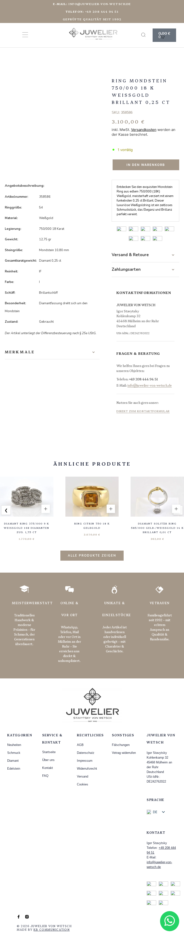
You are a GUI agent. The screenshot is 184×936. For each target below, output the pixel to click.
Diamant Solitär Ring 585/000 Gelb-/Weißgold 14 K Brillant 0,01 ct (157, 528)
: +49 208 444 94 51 (92, 11)
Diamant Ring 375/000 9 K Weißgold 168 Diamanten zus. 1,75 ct (26, 528)
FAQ (45, 776)
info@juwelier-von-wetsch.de (92, 4)
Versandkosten (143, 129)
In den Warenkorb (145, 165)
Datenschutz (85, 753)
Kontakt (47, 768)
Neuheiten (14, 745)
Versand (82, 776)
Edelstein (13, 768)
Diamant (13, 760)
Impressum (84, 760)
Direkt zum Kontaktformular (143, 411)
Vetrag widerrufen (124, 753)
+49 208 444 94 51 (143, 379)
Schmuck (13, 753)
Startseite (49, 752)
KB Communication (52, 929)
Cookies (82, 784)
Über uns (48, 760)
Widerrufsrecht (87, 768)
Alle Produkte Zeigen (92, 555)
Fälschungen (121, 745)
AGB (80, 745)
